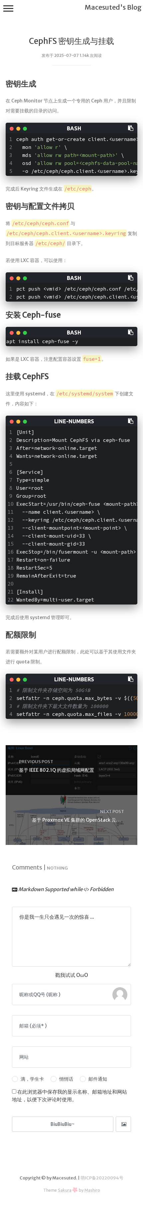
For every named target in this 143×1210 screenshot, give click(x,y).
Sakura (65, 1190)
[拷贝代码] (131, 128)
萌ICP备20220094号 (101, 1178)
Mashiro (92, 1190)
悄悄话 (66, 1079)
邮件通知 (97, 1079)
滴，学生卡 (32, 1079)
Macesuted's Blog (113, 7)
